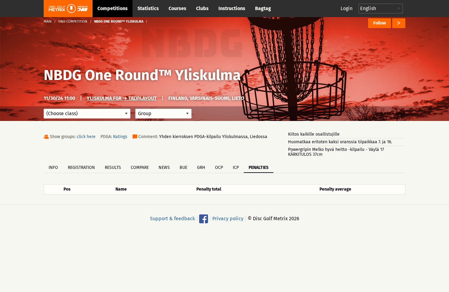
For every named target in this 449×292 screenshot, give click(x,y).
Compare (140, 167)
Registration (81, 167)
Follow (379, 23)
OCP (219, 167)
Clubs (202, 8)
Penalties (258, 167)
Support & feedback (172, 218)
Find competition (72, 22)
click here (86, 136)
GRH (201, 167)
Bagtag (263, 8)
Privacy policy (227, 218)
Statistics (148, 8)
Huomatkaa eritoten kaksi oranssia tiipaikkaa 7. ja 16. (340, 141)
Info (53, 167)
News (164, 167)
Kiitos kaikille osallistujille (314, 134)
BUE (183, 167)
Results (113, 167)
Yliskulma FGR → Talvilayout (122, 98)
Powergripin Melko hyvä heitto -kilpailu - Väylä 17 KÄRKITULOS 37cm (336, 152)
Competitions (112, 8)
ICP (236, 167)
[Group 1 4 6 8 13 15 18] (163, 114)
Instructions (231, 8)
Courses (177, 8)
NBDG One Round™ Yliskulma (142, 75)
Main (48, 22)
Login (346, 8)
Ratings (120, 136)
